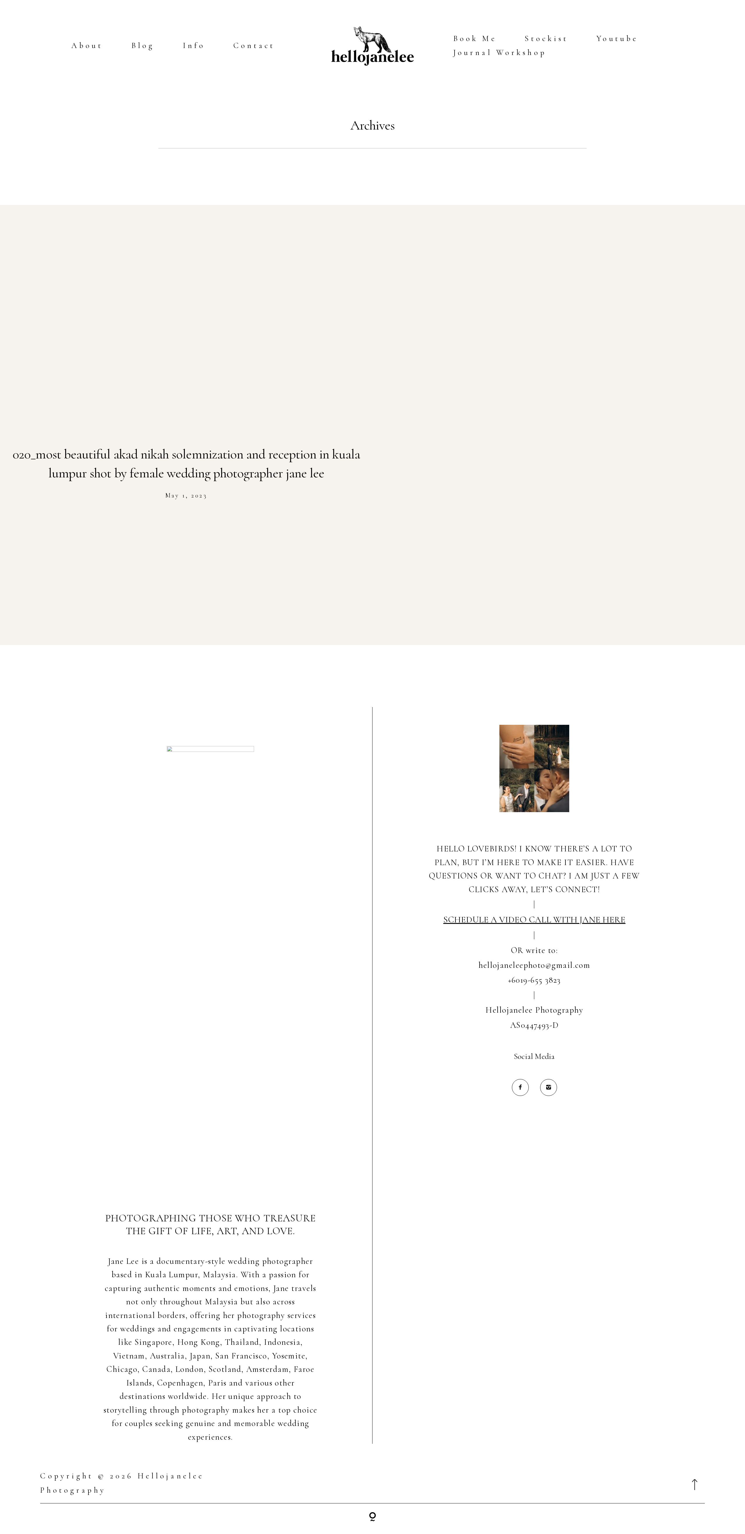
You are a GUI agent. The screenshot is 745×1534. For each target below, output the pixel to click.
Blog (143, 45)
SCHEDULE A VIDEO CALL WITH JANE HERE (534, 919)
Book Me (475, 38)
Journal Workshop (500, 52)
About (87, 45)
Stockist (546, 38)
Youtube (617, 38)
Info (194, 45)
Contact (254, 45)
